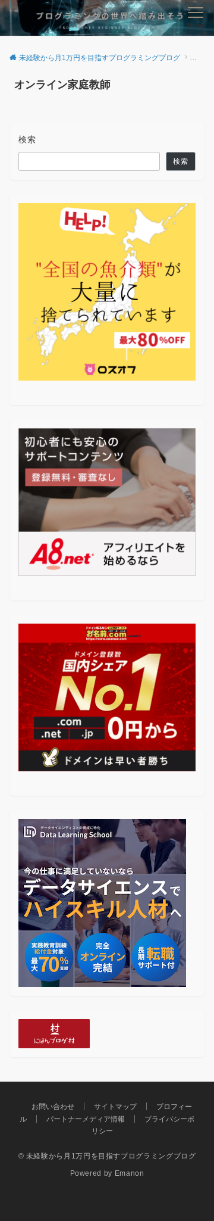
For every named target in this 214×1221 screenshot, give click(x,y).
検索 (27, 139)
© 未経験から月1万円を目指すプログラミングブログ (107, 1156)
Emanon (129, 1173)
